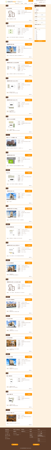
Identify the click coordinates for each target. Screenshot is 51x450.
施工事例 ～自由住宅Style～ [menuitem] (16, 429)
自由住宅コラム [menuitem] (23, 431)
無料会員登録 (36, 444)
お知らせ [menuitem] (39, 429)
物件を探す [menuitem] (22, 429)
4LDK (36, 38)
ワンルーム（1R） (38, 29)
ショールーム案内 (30, 3)
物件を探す (35, 3)
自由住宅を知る (17, 3)
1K (36, 30)
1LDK (36, 32)
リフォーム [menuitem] (31, 433)
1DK (36, 31)
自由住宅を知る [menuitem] (7, 429)
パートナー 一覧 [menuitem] (40, 431)
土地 (36, 11)
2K (36, 33)
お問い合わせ (31, 0)
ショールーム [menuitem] (15, 433)
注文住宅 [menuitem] (31, 429)
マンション (37, 8)
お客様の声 (25, 3)
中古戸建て (37, 10)
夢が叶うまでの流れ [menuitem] (7, 435)
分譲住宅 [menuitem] (31, 431)
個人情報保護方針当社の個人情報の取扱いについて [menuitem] (41, 436)
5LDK (36, 39)
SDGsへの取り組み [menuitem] (7, 438)
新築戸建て (37, 9)
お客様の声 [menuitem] (14, 431)
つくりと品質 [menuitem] (7, 432)
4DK (36, 37)
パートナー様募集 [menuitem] (40, 433)
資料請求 (29, 8)
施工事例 (22, 3)
